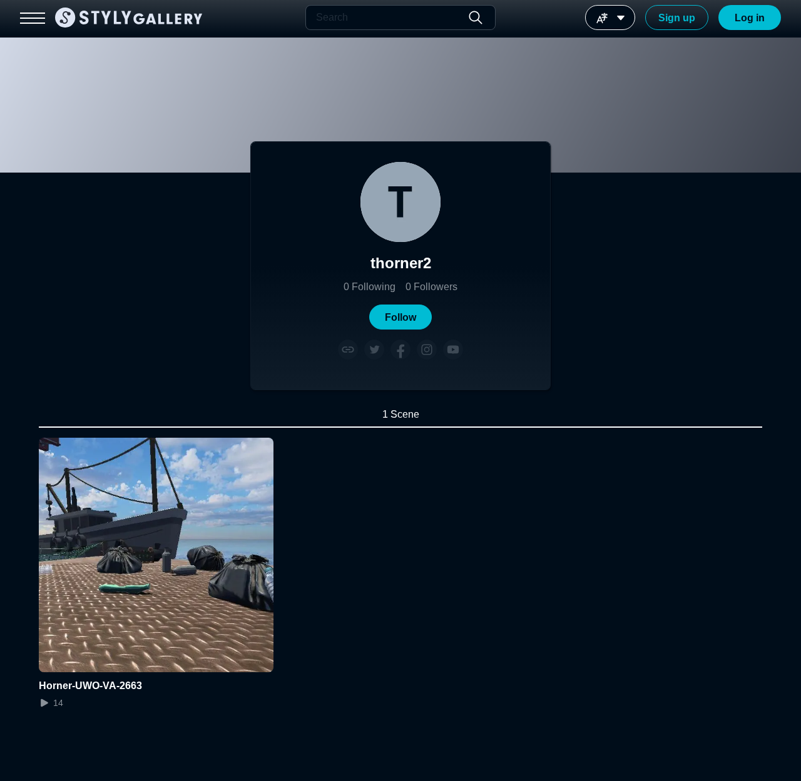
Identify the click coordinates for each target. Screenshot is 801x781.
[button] (400, 317)
